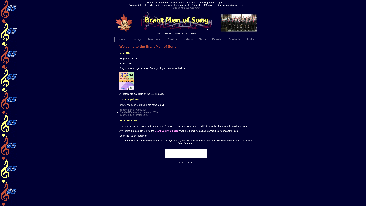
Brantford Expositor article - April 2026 (138, 112)
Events (216, 39)
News (202, 39)
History (136, 39)
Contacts (234, 39)
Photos (172, 39)
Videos (188, 39)
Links (250, 39)
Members (154, 39)
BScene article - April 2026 (132, 110)
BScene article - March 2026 (133, 115)
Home (121, 39)
